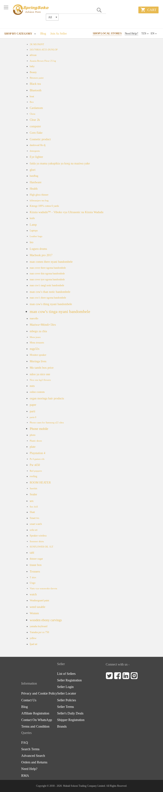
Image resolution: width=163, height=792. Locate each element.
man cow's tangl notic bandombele (47, 285)
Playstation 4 (37, 453)
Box (32, 102)
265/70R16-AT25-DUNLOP (44, 50)
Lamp (33, 224)
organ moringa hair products (47, 398)
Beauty (33, 72)
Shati (32, 512)
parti (32, 411)
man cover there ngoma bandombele (48, 267)
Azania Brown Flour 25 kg (43, 61)
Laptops (34, 230)
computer (35, 126)
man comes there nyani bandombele (51, 261)
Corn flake (36, 132)
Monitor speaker (38, 354)
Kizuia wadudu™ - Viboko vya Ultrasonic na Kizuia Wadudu (66, 212)
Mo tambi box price (41, 367)
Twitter (109, 675)
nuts (32, 386)
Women (34, 613)
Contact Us (28, 700)
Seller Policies (66, 700)
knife (32, 218)
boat (32, 96)
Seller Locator (66, 693)
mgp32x (34, 348)
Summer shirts (37, 541)
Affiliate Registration (35, 713)
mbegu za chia (38, 331)
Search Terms (30, 749)
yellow (33, 638)
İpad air (33, 644)
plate (32, 446)
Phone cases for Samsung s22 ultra (47, 422)
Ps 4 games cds (37, 459)
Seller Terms (65, 707)
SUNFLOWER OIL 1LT (41, 547)
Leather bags (36, 236)
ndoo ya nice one (40, 374)
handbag (34, 175)
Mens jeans (35, 337)
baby (32, 66)
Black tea (35, 83)
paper (33, 404)
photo (32, 435)
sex (32, 501)
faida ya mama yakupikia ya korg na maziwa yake (60, 163)
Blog (43, 33)
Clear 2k (35, 119)
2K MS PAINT (37, 44)
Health (34, 188)
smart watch (36, 523)
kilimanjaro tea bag (39, 200)
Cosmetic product (40, 139)
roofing (33, 476)
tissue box (36, 565)
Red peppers (36, 471)
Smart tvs (34, 518)
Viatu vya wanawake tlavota (43, 588)
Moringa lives (38, 361)
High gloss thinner (39, 194)
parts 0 (33, 417)
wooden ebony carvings (46, 620)
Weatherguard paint (39, 600)
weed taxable (37, 607)
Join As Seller (58, 33)
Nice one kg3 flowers (40, 380)
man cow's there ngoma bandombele (48, 297)
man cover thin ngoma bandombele (47, 273)
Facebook (117, 675)
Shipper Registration (70, 720)
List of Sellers (66, 674)
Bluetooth (35, 90)
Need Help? (131, 33)
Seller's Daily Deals (70, 713)
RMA (25, 776)
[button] (154, 34)
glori (32, 169)
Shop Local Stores (107, 33)
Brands (62, 726)
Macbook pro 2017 (41, 255)
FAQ (24, 743)
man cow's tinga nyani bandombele (60, 311)
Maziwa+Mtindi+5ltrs (43, 324)
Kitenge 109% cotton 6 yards (44, 205)
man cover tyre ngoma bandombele (47, 279)
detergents (35, 151)
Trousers (35, 571)
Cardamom (36, 108)
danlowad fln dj (37, 145)
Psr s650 (35, 465)
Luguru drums (38, 248)
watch (33, 594)
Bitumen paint (37, 78)
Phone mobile (39, 429)
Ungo (32, 582)
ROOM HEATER (40, 482)
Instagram (134, 675)
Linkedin (125, 675)
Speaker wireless (38, 535)
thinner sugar (36, 558)
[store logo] (31, 9)
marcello (34, 318)
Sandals (33, 488)
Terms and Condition (35, 726)
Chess (32, 114)
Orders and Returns (34, 762)
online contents (37, 391)
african (33, 55)
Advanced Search (33, 756)
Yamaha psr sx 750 (39, 632)
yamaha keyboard (38, 626)
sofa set (33, 529)
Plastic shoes (36, 441)
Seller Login (65, 687)
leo (31, 242)
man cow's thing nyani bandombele (51, 304)
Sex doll (34, 507)
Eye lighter (36, 156)
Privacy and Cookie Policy (39, 693)
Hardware (35, 182)
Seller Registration (69, 680)
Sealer (33, 494)
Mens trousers (37, 342)
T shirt (33, 577)
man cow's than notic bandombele (50, 291)
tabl (32, 552)
